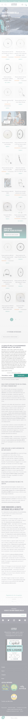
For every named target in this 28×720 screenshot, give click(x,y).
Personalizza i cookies (7, 375)
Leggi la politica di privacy (6, 370)
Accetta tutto (21, 375)
